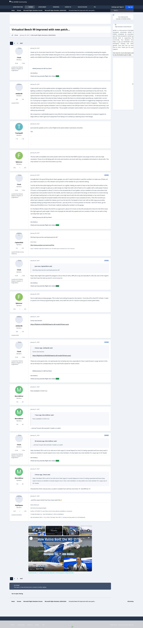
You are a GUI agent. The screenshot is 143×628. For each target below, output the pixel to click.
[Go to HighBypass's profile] (19, 499)
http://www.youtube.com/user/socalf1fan (42, 245)
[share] (88, 537)
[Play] (71, 530)
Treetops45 (19, 133)
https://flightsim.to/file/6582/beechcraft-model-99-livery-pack (49, 324)
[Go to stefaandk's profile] (19, 87)
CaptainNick (19, 242)
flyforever (19, 162)
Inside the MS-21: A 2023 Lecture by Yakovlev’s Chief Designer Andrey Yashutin (60, 538)
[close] (72, 621)
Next (21, 43)
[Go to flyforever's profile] (19, 155)
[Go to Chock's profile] (13, 35)
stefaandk (19, 93)
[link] (31, 538)
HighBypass (19, 505)
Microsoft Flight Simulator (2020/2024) (43, 35)
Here (57, 76)
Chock (16, 35)
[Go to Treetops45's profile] (19, 127)
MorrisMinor (19, 396)
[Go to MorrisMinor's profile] (19, 390)
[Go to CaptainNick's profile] (19, 236)
